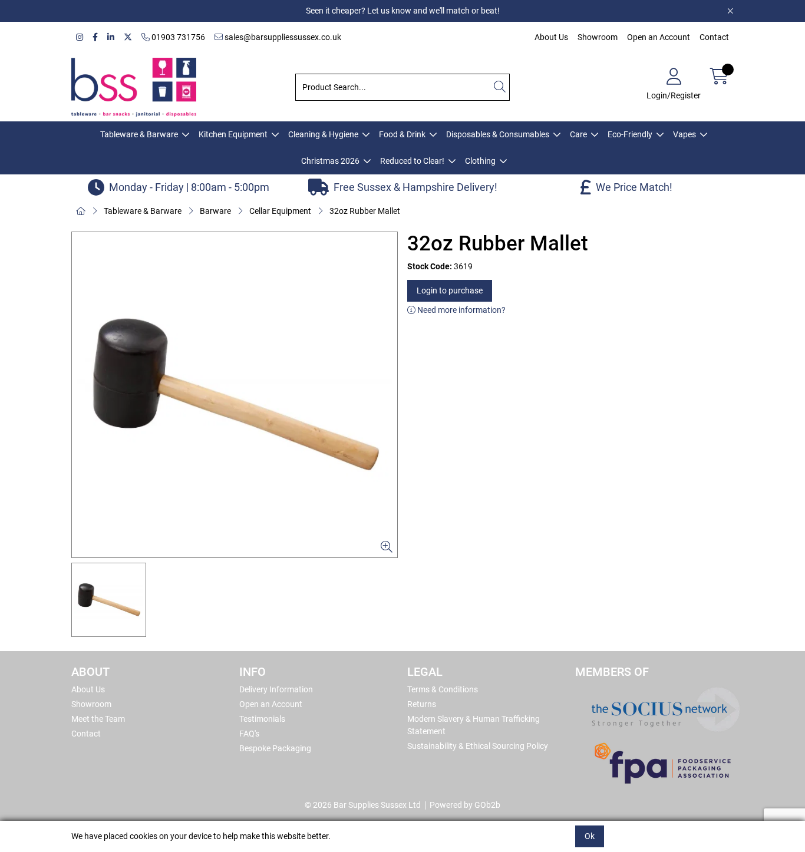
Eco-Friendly (630, 134)
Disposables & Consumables (497, 134)
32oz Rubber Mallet (364, 211)
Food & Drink (402, 134)
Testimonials (262, 719)
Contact (714, 37)
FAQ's (249, 733)
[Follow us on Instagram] (79, 37)
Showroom (598, 37)
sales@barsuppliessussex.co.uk (282, 37)
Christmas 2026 (330, 161)
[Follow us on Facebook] (95, 37)
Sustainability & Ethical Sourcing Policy (477, 746)
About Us (551, 37)
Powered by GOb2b (465, 805)
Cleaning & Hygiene (323, 134)
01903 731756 (177, 37)
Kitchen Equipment (233, 134)
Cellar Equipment (280, 211)
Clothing (480, 161)
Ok (590, 836)
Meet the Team (98, 719)
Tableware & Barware (139, 134)
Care (578, 134)
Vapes (684, 134)
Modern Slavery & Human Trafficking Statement (473, 725)
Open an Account (658, 37)
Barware (215, 211)
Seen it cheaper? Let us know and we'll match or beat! (403, 10)
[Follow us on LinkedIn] (111, 37)
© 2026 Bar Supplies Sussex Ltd (363, 805)
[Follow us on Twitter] (128, 37)
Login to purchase (450, 290)
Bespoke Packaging (275, 748)
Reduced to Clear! (412, 161)
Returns (421, 704)
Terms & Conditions (442, 689)
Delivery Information (276, 689)
